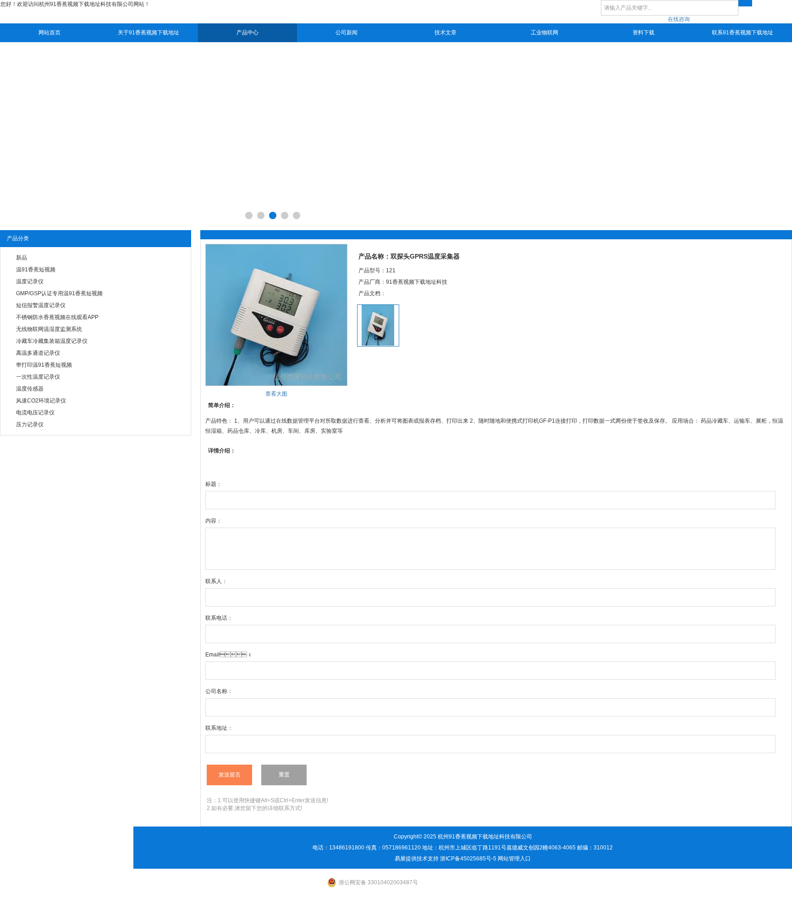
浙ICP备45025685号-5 (468, 858)
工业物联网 (544, 32)
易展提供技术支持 (417, 858)
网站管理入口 (514, 858)
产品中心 (247, 32)
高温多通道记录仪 (38, 353)
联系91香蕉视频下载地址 (742, 32)
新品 (21, 257)
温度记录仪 (30, 281)
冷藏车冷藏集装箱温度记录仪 (52, 341)
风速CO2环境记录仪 (41, 400)
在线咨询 (679, 19)
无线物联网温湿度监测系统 (49, 329)
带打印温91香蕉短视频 (44, 365)
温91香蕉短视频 (35, 269)
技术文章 (445, 32)
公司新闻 (347, 32)
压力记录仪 (30, 424)
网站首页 (49, 32)
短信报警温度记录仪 (41, 305)
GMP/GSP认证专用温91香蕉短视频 (59, 293)
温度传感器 (30, 389)
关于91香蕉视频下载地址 (148, 32)
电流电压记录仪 (35, 412)
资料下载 (643, 32)
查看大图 (276, 394)
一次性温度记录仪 (38, 377)
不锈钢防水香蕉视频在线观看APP (57, 317)
